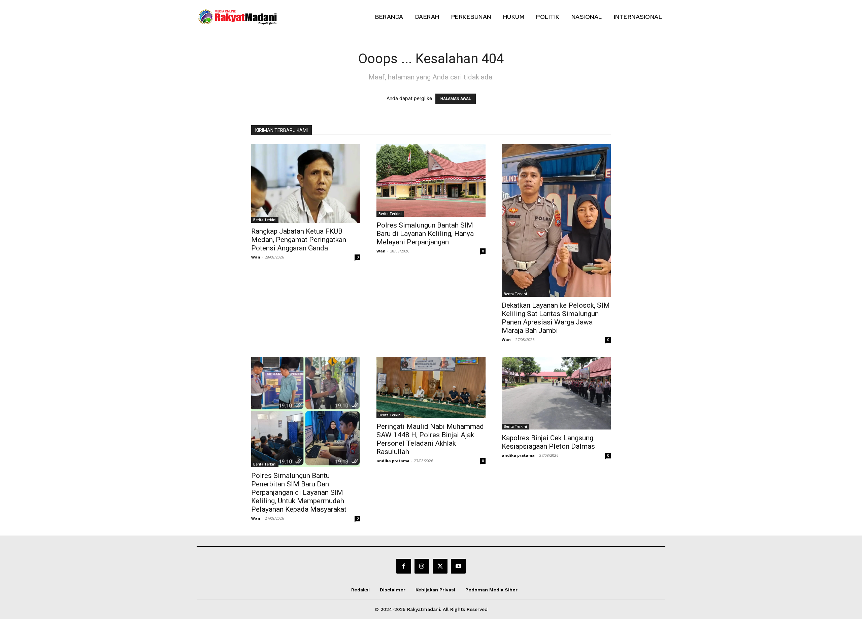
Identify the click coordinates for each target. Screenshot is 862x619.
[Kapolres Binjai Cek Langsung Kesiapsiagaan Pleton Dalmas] (556, 393)
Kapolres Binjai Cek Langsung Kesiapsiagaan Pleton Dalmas (548, 442)
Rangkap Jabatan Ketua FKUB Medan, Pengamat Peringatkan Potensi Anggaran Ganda (298, 239)
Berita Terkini (264, 219)
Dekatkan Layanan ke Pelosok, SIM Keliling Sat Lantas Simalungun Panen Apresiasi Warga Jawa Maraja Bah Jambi (556, 318)
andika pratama (392, 460)
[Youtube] (458, 566)
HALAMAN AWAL (455, 98)
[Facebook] (403, 566)
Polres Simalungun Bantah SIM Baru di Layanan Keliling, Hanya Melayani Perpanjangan (425, 233)
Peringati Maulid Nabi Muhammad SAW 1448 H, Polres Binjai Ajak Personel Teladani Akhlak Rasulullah (430, 439)
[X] (440, 566)
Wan (255, 257)
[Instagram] (422, 566)
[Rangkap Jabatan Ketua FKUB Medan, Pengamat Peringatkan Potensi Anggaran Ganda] (305, 183)
